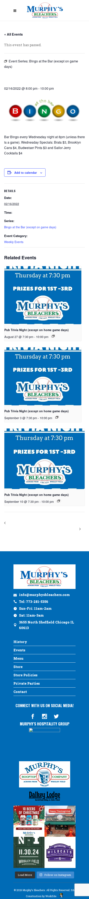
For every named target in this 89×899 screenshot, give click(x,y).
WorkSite (50, 896)
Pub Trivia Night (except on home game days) (36, 330)
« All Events (13, 34)
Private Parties (26, 683)
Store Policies (25, 675)
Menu (18, 658)
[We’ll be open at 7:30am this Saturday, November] (60, 852)
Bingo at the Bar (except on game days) (30, 227)
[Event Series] (53, 336)
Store (18, 666)
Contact (20, 691)
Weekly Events (13, 242)
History (20, 641)
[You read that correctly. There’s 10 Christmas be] (28, 821)
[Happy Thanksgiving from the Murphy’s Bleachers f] (60, 821)
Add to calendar (25, 172)
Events (19, 650)
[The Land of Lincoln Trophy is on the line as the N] (28, 852)
